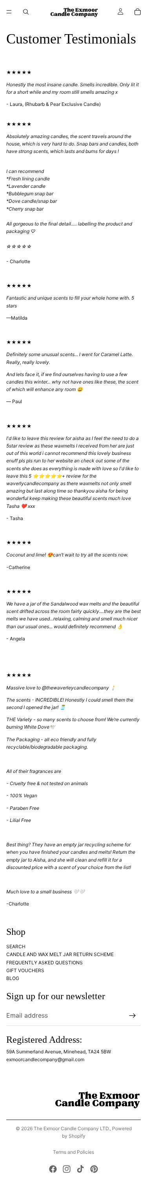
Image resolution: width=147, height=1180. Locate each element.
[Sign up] (132, 1015)
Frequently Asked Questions (44, 962)
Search (15, 946)
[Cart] (137, 11)
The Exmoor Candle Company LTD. (72, 1128)
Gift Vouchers (25, 970)
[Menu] (9, 12)
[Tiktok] (80, 1169)
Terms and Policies (73, 1152)
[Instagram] (66, 1169)
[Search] (25, 11)
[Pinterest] (94, 1169)
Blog (12, 978)
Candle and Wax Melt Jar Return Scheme (60, 954)
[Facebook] (53, 1169)
